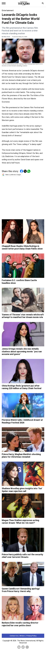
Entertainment (8, 10)
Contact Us (14, 636)
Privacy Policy (31, 636)
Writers (22, 636)
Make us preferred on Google (13, 174)
